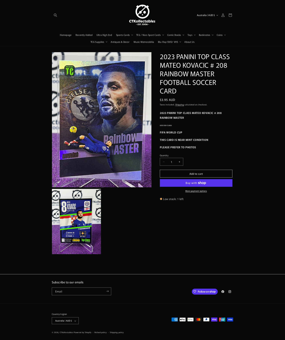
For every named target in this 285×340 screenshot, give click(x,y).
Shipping (179, 104)
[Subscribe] (107, 291)
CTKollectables (66, 332)
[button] (55, 15)
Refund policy (101, 332)
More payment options (196, 190)
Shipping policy (117, 332)
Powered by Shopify (82, 332)
